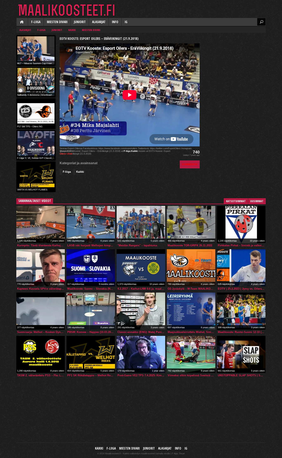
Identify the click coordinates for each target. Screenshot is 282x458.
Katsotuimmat (236, 201)
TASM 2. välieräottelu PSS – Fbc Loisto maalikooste (41, 375)
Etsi (261, 22)
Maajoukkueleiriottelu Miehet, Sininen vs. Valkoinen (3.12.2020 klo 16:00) (191, 332)
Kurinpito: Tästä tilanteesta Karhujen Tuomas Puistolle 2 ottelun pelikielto (41, 245)
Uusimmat (256, 201)
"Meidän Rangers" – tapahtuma (137, 245)
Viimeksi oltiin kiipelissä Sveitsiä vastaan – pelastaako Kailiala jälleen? (191, 375)
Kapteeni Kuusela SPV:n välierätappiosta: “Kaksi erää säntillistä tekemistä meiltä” (41, 288)
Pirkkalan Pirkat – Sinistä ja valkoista (241, 245)
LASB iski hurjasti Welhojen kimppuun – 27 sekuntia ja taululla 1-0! (91, 245)
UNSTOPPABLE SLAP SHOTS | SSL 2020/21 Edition (241, 375)
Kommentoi (189, 164)
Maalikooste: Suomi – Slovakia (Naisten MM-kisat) (91, 288)
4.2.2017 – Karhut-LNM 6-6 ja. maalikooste (141, 288)
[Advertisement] (235, 61)
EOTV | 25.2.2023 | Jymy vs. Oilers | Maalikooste (241, 288)
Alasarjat (98, 22)
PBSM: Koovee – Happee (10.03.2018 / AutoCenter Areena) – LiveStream (91, 332)
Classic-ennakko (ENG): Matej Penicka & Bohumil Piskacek (141, 332)
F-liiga (35, 22)
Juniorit (80, 22)
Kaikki (22, 22)
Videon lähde (66, 153)
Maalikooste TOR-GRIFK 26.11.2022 (190, 245)
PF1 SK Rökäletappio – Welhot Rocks (91, 375)
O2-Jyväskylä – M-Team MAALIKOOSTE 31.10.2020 (191, 288)
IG (126, 22)
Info (115, 22)
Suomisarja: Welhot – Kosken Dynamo (41, 332)
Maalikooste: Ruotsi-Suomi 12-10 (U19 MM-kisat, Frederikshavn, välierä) (241, 332)
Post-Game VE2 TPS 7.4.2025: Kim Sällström (141, 375)
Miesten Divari (57, 22)
